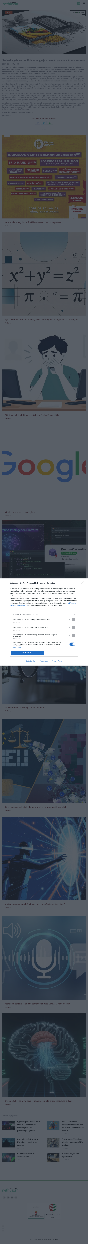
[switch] (72, 619)
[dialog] (44, 622)
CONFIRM (27, 653)
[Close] (83, 583)
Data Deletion (31, 661)
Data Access (44, 661)
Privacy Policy (57, 661)
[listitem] (44, 614)
